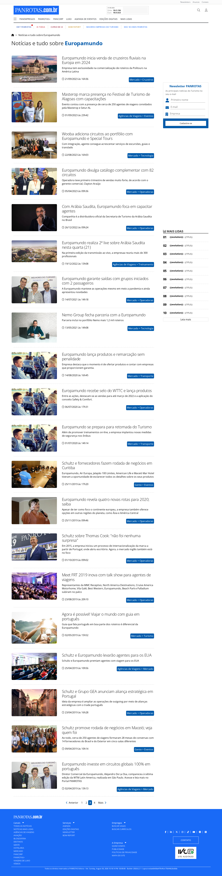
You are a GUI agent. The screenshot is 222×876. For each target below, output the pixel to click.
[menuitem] (184, 2)
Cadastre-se (186, 123)
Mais (101, 802)
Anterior (73, 802)
